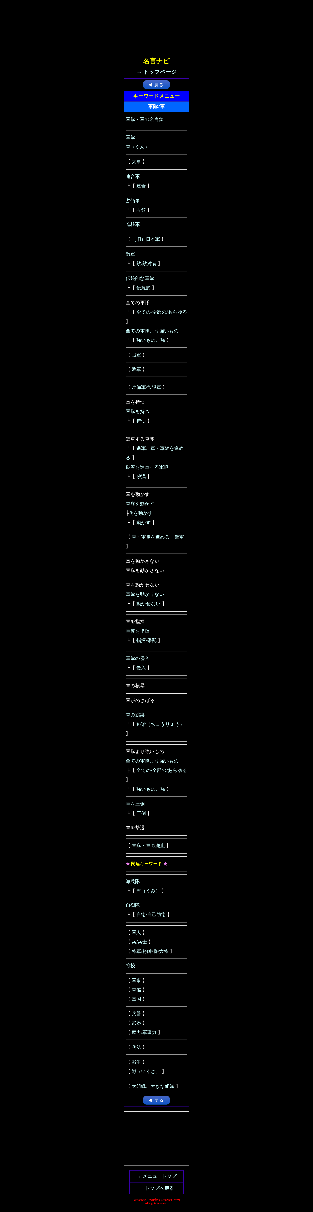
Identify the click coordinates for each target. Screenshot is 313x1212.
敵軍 (130, 254)
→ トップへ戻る (156, 1188)
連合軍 (133, 176)
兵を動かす (141, 513)
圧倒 (141, 813)
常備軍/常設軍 (146, 387)
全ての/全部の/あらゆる (161, 312)
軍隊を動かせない (145, 594)
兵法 (136, 1047)
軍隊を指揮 (137, 631)
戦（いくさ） (146, 1071)
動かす (143, 522)
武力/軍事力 (144, 1032)
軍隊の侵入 (137, 658)
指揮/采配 (146, 640)
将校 (130, 965)
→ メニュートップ (157, 1176)
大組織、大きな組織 (153, 1086)
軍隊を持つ (138, 411)
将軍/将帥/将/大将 (150, 951)
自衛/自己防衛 (151, 914)
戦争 (136, 1062)
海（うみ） (148, 891)
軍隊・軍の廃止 (148, 845)
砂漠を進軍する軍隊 (147, 467)
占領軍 (133, 200)
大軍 (136, 161)
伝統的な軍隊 (140, 278)
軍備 (136, 990)
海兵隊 (133, 881)
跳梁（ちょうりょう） (160, 724)
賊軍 (136, 355)
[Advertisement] (156, 25)
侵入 (141, 667)
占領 (141, 210)
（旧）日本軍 (146, 239)
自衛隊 (133, 905)
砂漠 (141, 476)
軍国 (136, 999)
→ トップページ (156, 72)
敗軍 (136, 369)
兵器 (136, 1013)
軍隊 (130, 137)
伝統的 (143, 287)
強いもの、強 (150, 340)
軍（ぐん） (138, 146)
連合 (141, 186)
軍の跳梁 (135, 714)
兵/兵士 (139, 942)
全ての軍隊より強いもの (152, 330)
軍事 (136, 980)
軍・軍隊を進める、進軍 (158, 537)
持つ (141, 421)
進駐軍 (133, 224)
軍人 (136, 932)
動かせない (148, 603)
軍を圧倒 (135, 804)
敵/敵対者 (146, 263)
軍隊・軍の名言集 (145, 119)
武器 (136, 1023)
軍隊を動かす (140, 503)
